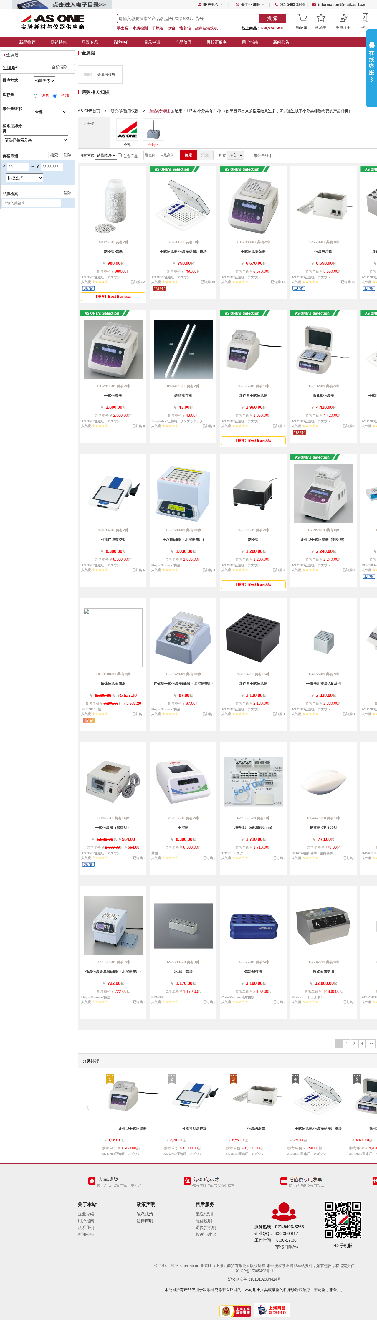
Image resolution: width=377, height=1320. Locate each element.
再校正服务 (216, 42)
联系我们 (86, 1227)
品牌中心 (121, 42)
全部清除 (59, 67)
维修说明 (204, 1220)
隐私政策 (145, 1214)
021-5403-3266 (292, 4)
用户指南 (250, 42)
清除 (67, 155)
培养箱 (185, 28)
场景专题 (90, 42)
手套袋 (122, 28)
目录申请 (152, 42)
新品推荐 (27, 42)
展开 (371, 65)
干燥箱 (157, 28)
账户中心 (211, 4)
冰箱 (171, 28)
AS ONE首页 (89, 111)
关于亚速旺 (250, 4)
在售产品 (130, 156)
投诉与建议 (206, 1234)
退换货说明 (206, 1227)
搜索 (54, 155)
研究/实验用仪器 (125, 111)
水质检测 (140, 28)
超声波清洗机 (206, 28)
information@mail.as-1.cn (341, 4)
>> (371, 1044)
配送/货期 (204, 1214)
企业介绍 (86, 1214)
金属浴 (12, 54)
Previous (91, 1109)
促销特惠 (58, 42)
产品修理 (183, 42)
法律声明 (145, 1220)
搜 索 (272, 18)
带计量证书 (262, 155)
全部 (127, 145)
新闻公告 (281, 42)
